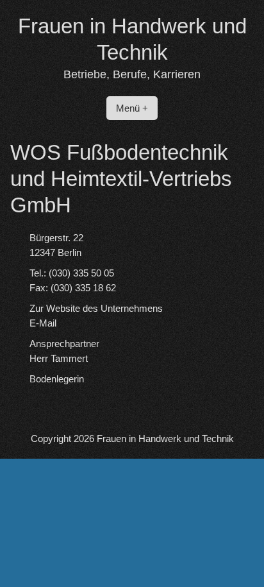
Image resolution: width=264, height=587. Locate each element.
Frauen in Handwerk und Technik (165, 438)
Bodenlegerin (56, 378)
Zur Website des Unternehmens (96, 308)
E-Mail (42, 323)
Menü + (132, 108)
